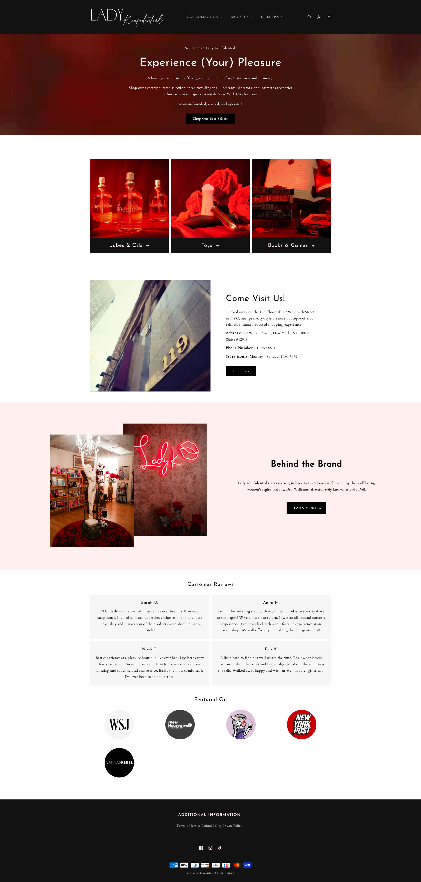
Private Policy (232, 826)
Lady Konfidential (206, 873)
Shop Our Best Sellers (210, 118)
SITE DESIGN (226, 873)
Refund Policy (212, 826)
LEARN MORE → (306, 508)
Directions (241, 371)
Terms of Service (188, 826)
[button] (309, 17)
